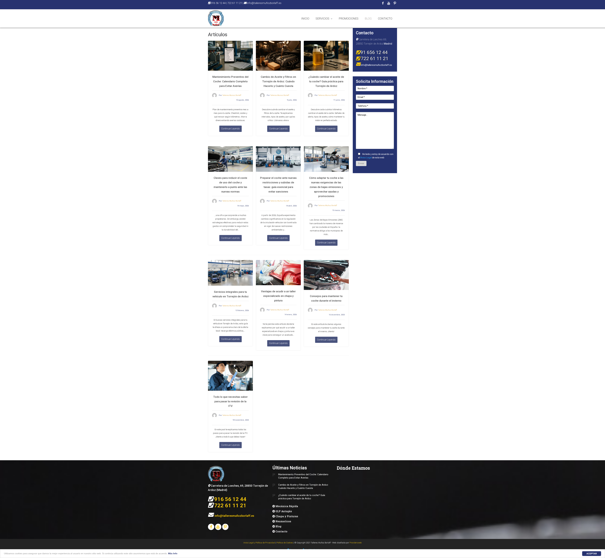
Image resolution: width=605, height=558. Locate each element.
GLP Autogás (284, 511)
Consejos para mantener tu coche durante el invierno (326, 298)
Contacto (281, 531)
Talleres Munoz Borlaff (231, 95)
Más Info (172, 553)
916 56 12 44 (218, 3)
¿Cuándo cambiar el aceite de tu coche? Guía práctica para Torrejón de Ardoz (326, 81)
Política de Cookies (285, 542)
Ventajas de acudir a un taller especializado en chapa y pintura (278, 296)
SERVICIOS (322, 18)
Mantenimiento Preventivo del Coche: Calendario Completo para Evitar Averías (230, 81)
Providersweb (355, 542)
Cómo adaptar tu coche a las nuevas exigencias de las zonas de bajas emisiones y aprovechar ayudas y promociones (326, 187)
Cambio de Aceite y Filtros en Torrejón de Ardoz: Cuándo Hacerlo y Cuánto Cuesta (278, 81)
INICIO (305, 18)
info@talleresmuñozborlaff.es (263, 3)
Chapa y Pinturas (287, 516)
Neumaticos (283, 521)
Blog (278, 526)
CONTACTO (385, 18)
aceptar (591, 553)
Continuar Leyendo (230, 128)
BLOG (368, 18)
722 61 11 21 (234, 3)
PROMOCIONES (348, 18)
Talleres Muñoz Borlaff (231, 201)
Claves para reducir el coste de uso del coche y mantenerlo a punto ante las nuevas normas (230, 184)
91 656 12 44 (374, 52)
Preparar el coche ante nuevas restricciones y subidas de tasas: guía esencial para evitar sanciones (278, 184)
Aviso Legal (366, 157)
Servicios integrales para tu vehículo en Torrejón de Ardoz (230, 294)
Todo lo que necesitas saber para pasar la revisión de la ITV (230, 401)
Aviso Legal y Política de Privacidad (259, 542)
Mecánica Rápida (287, 506)
